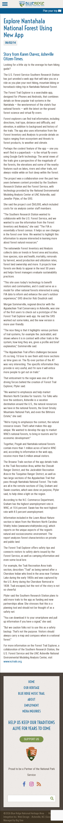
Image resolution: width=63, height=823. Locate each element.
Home (31, 682)
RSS (39, 786)
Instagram (31, 786)
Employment (31, 705)
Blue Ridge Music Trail (31, 694)
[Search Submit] (52, 798)
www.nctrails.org (13, 661)
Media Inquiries (31, 711)
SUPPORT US (31, 739)
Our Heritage (31, 688)
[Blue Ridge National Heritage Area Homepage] (31, 3)
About (31, 700)
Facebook (24, 786)
